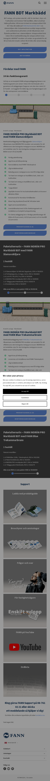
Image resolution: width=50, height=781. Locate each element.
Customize (25, 398)
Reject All (25, 404)
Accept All (25, 391)
